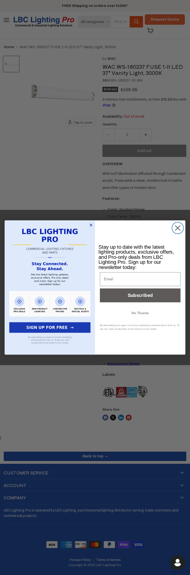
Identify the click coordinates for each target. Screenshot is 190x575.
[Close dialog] (178, 228)
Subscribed (140, 295)
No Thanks (140, 313)
